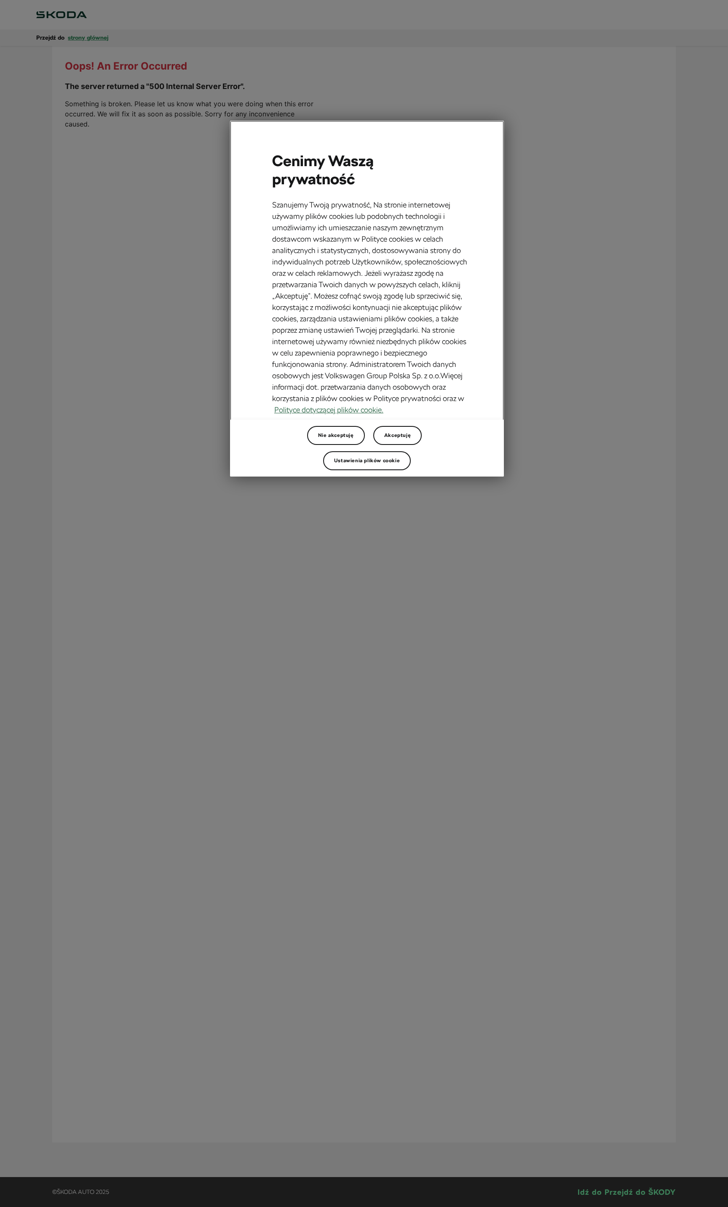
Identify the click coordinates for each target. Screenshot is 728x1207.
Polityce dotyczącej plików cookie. (328, 409)
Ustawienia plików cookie (367, 460)
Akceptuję (397, 435)
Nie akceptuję (336, 435)
